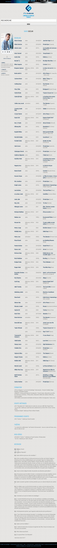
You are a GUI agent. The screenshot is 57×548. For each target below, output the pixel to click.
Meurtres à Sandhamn (48, 292)
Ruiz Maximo (17, 277)
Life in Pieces (46, 73)
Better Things (46, 78)
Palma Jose (17, 236)
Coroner (45, 64)
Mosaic (45, 306)
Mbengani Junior (18, 206)
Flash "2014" (46, 331)
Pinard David (17, 240)
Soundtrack (46, 137)
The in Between (47, 262)
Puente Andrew (18, 245)
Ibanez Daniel (17, 170)
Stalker (44, 108)
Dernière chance (47, 227)
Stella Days (46, 231)
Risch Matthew (18, 258)
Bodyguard (46, 89)
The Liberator (46, 103)
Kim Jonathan (17, 181)
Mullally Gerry (17, 231)
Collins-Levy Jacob (19, 103)
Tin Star (45, 203)
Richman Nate (17, 253)
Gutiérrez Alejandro (19, 155)
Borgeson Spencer (19, 68)
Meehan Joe (17, 217)
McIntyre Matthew (19, 212)
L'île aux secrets (47, 212)
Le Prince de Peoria (47, 366)
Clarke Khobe (17, 92)
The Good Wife (47, 286)
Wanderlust (46, 126)
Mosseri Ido (17, 222)
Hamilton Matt (18, 158)
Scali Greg (16, 281)
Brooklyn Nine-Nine (48, 60)
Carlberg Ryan (17, 84)
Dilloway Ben (17, 126)
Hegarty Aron (17, 165)
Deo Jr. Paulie (17, 123)
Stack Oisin (17, 313)
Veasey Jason (17, 344)
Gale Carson (17, 146)
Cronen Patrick (18, 113)
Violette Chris (17, 348)
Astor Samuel (17, 53)
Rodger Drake (17, 262)
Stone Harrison (18, 317)
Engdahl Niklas (18, 131)
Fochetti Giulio (18, 140)
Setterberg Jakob (18, 292)
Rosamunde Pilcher (48, 217)
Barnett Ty (17, 60)
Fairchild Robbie (18, 137)
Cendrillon (45, 194)
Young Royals (46, 53)
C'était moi (45, 155)
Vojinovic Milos (18, 353)
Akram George (18, 40)
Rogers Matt (17, 267)
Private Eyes (46, 44)
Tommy (45, 310)
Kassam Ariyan (18, 176)
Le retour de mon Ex (48, 68)
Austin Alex (17, 57)
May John (16, 203)
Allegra (45, 277)
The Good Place (47, 190)
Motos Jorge (17, 227)
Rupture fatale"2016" (48, 117)
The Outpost (46, 353)
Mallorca (45, 57)
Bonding (45, 258)
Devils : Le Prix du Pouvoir (49, 272)
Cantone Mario (18, 78)
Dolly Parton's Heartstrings (50, 185)
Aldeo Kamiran (18, 44)
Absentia (45, 313)
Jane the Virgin (46, 40)
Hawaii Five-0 (46, 245)
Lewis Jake (17, 199)
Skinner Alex (17, 302)
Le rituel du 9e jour (47, 165)
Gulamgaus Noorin (19, 151)
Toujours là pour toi (48, 92)
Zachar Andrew (18, 381)
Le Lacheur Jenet (18, 194)
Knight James (17, 185)
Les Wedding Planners (48, 240)
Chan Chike (17, 89)
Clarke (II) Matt (18, 96)
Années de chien (47, 140)
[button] (2, 41)
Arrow (44, 249)
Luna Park (45, 340)
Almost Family (46, 123)
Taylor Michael (18, 328)
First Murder (46, 84)
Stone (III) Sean (18, 322)
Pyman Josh (17, 249)
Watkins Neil (17, 360)
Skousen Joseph (18, 306)
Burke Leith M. (17, 73)
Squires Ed (17, 310)
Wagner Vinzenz (18, 357)
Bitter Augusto (18, 64)
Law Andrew (17, 190)
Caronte (45, 170)
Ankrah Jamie (17, 48)
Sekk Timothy (17, 286)
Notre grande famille (48, 131)
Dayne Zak (17, 117)
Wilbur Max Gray (18, 369)
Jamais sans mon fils (48, 322)
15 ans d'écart (46, 335)
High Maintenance (47, 344)
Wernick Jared (18, 366)
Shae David (17, 297)
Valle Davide (17, 340)
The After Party (47, 267)
